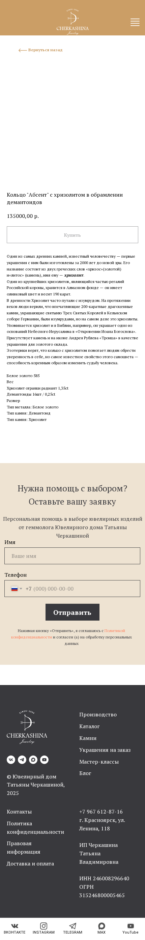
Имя (10, 542)
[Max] (33, 760)
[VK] (11, 760)
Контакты (19, 811)
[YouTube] (44, 760)
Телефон (15, 574)
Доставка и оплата (30, 863)
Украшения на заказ (104, 749)
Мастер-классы (99, 761)
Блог (85, 773)
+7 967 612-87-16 (101, 811)
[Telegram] (22, 760)
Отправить (72, 612)
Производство (98, 714)
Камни (87, 738)
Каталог (89, 726)
